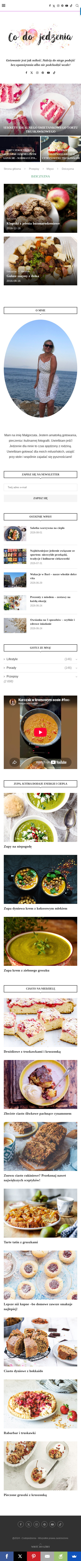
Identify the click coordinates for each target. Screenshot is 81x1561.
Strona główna (12, 168)
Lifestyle (39, 659)
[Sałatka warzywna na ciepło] (15, 533)
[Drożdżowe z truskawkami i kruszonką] (40, 1022)
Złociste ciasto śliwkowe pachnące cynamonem (37, 1113)
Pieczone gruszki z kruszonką (25, 1495)
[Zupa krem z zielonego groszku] (40, 941)
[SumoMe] (74, 1556)
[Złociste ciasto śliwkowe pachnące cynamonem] (40, 1084)
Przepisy (34, 168)
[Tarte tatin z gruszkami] (40, 1213)
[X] (20, 1556)
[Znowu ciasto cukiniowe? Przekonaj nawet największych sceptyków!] (40, 1146)
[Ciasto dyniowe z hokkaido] (40, 1341)
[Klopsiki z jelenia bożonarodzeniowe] (40, 208)
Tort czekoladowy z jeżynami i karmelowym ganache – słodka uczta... (20, 154)
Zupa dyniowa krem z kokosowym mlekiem (35, 908)
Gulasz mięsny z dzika (23, 276)
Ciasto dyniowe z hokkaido (23, 1371)
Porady (39, 667)
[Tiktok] (71, 5)
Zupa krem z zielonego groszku (26, 970)
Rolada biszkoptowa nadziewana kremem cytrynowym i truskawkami (61, 154)
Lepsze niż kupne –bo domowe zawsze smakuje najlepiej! (38, 1306)
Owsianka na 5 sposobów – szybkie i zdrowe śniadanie (52, 621)
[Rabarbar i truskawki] (40, 1403)
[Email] (47, 1556)
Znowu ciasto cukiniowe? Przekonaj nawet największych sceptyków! (35, 1178)
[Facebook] (50, 5)
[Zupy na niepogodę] (40, 817)
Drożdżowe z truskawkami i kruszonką (32, 1051)
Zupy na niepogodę (18, 846)
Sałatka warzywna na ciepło (47, 527)
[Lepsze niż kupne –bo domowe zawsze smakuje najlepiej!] (40, 1275)
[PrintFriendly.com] (61, 1556)
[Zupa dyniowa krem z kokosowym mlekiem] (40, 879)
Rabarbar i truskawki (20, 1433)
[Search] (77, 5)
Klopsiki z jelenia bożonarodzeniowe (33, 223)
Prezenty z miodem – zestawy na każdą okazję (50, 599)
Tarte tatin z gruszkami (21, 1242)
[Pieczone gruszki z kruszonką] (40, 1465)
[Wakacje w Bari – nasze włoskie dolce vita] (15, 579)
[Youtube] (66, 5)
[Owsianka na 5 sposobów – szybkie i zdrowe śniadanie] (15, 625)
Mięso (50, 168)
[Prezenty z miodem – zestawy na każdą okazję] (15, 602)
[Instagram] (58, 5)
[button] (5, 122)
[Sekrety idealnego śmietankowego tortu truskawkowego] (40, 109)
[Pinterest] (62, 5)
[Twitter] (54, 5)
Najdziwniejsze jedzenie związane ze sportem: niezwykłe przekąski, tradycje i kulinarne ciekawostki (52, 554)
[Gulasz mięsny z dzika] (40, 261)
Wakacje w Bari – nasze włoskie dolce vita (53, 576)
